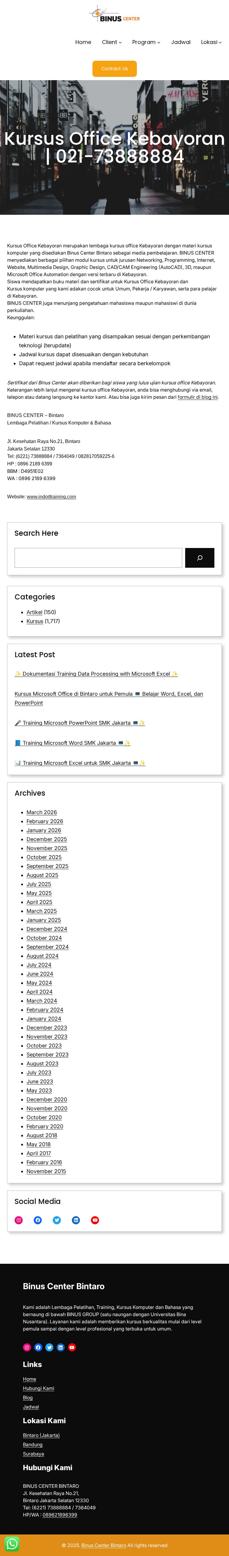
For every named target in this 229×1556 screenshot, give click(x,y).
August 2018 (42, 1135)
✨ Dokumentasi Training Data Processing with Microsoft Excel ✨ (96, 674)
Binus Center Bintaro (64, 1286)
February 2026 (45, 821)
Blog (28, 1397)
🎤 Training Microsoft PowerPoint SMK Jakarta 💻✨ (80, 723)
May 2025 (39, 893)
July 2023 (39, 1072)
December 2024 (47, 929)
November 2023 (47, 1036)
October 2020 (44, 1117)
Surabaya (33, 1454)
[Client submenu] (120, 42)
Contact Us (114, 68)
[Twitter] (57, 1220)
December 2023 (47, 1027)
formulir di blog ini (198, 397)
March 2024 (42, 1001)
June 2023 (40, 1081)
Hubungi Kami (38, 1388)
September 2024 (48, 947)
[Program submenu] (158, 42)
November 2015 (46, 1171)
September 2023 (48, 1054)
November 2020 (47, 1108)
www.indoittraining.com (51, 496)
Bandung (33, 1444)
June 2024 (40, 974)
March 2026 (42, 812)
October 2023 (44, 1045)
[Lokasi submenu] (220, 42)
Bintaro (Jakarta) (41, 1435)
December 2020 (47, 1099)
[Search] (199, 558)
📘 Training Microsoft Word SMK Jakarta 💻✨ (73, 743)
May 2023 (39, 1090)
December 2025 (47, 839)
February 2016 (44, 1162)
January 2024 (44, 1018)
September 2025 (48, 866)
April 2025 (39, 902)
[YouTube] (95, 1220)
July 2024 (39, 965)
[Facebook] (38, 1220)
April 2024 (40, 992)
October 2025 (44, 857)
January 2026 (44, 830)
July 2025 (39, 884)
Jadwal (31, 1407)
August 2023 (42, 1063)
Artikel (34, 612)
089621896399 (60, 1515)
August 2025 (42, 875)
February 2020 (45, 1126)
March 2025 (42, 911)
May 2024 (39, 983)
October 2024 (44, 938)
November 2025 (47, 848)
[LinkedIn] (76, 1220)
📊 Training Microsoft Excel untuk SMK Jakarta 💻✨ (80, 763)
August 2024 (43, 956)
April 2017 (39, 1153)
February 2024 (45, 1010)
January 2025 (44, 920)
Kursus (35, 621)
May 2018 (39, 1144)
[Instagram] (19, 1220)
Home (29, 1379)
